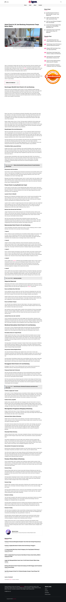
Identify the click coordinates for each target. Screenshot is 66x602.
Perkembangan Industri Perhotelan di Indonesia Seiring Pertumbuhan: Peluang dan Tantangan (54, 45)
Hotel (30, 5)
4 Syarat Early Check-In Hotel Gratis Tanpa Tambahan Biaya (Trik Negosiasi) (53, 31)
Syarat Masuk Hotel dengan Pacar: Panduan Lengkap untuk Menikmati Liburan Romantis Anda (54, 53)
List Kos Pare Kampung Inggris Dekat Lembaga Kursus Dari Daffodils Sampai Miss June (53, 26)
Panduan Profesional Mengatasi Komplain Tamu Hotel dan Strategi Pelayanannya (23, 541)
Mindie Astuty (15, 531)
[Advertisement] (23, 16)
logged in (10, 579)
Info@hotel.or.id (8, 591)
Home (25, 5)
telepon (29, 286)
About (35, 5)
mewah (14, 260)
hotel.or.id (14, 598)
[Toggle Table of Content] (17, 83)
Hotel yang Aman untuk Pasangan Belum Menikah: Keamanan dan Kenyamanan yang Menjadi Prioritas (54, 58)
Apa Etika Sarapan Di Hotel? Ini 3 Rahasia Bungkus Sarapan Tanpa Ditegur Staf (22, 571)
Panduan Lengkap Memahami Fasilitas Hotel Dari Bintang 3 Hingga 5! (20, 545)
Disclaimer (47, 592)
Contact (40, 5)
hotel (25, 68)
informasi (22, 586)
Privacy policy (47, 594)
